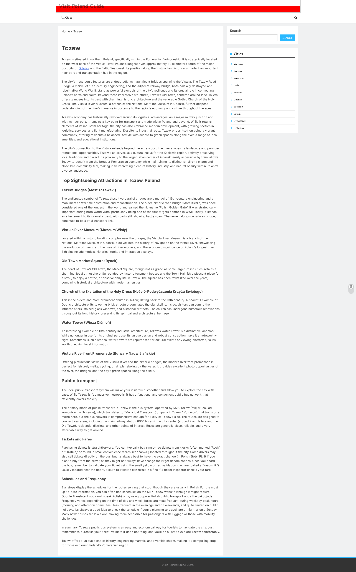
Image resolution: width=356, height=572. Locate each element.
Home (66, 31)
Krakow (238, 71)
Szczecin (238, 106)
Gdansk (238, 99)
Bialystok (239, 128)
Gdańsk (84, 68)
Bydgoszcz (239, 121)
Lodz (236, 85)
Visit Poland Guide (81, 6)
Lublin (237, 114)
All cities (66, 17)
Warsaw (238, 64)
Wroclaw (239, 78)
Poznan (238, 92)
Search (235, 31)
